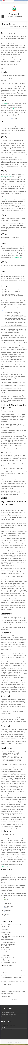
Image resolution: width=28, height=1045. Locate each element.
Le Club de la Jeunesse (6, 200)
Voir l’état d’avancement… (17, 257)
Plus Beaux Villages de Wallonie (8, 1029)
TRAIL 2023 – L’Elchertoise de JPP (8, 1025)
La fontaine (3, 1027)
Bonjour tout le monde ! (6, 1032)
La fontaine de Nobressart (18, 108)
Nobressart (14, 14)
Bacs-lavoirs (4, 103)
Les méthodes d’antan (6, 866)
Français (6, 0)
